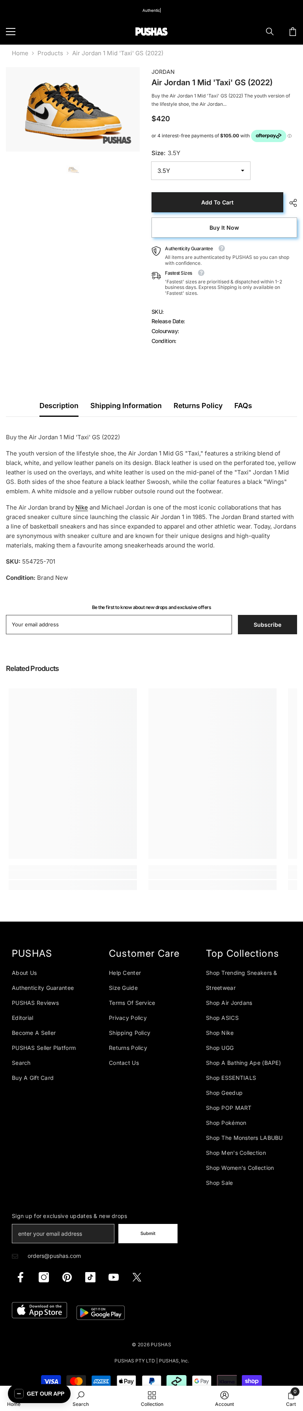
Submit (147, 1233)
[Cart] (292, 31)
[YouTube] (113, 1277)
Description (59, 405)
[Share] (290, 202)
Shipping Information (126, 405)
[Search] (270, 31)
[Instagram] (43, 1277)
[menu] (10, 31)
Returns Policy (198, 405)
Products (50, 53)
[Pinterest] (67, 1277)
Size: (166, 153)
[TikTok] (90, 1277)
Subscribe (267, 624)
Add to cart (217, 202)
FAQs (243, 405)
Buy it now (224, 227)
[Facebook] (20, 1277)
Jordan (163, 71)
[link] (73, 874)
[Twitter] (137, 1277)
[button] (39, 1393)
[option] (73, 109)
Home (20, 53)
